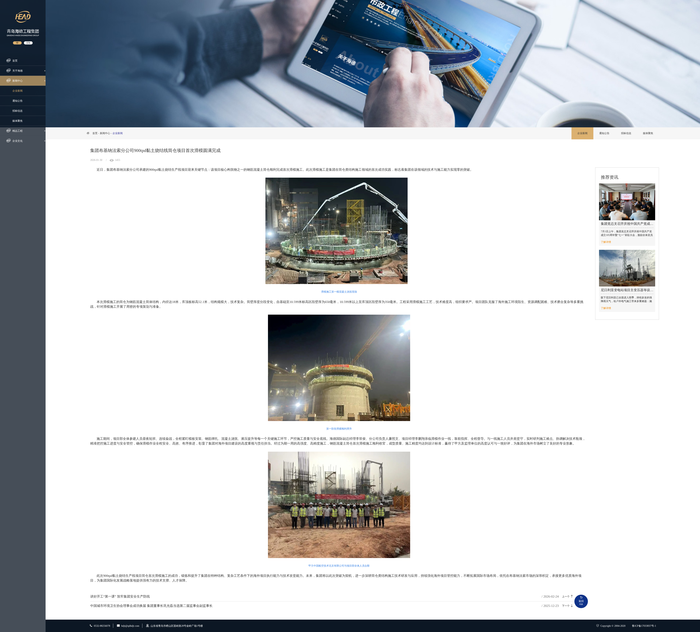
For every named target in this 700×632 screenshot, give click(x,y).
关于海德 (29, 70)
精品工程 (29, 131)
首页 (15, 60)
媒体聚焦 (17, 121)
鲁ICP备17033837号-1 (644, 626)
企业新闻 (17, 90)
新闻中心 (29, 80)
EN (28, 43)
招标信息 (17, 110)
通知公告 (17, 100)
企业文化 (29, 141)
